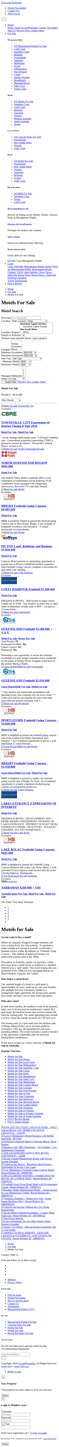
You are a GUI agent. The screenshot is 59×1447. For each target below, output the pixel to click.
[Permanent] (16, 346)
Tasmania (18, 60)
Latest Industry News (34, 272)
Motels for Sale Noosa (19, 1059)
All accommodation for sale (18, 208)
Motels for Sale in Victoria (21, 1110)
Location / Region (10, 332)
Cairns (17, 74)
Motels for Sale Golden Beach (23, 1105)
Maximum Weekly (10, 364)
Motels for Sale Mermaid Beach (23, 1102)
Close (5, 1395)
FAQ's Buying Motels (18, 1119)
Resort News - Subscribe (43, 275)
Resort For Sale (26, 638)
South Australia (21, 121)
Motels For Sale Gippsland (21, 1096)
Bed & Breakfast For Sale (20, 1333)
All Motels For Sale (23, 101)
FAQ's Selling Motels (18, 1122)
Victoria (18, 115)
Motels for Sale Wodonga (20, 1099)
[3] (24, 375)
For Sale (12, 33)
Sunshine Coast (21, 51)
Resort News (24, 275)
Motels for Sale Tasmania (20, 1107)
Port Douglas (20, 71)
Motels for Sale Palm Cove (21, 1079)
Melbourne (19, 63)
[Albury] (36, 332)
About (11, 280)
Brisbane (18, 54)
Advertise (18, 266)
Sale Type (6, 358)
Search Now (10, 382)
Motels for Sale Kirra (18, 1073)
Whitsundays (20, 69)
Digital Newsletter (17, 8)
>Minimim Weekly (10, 361)
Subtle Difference (21, 1366)
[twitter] (9, 1265)
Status (4, 378)
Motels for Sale (15, 1056)
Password (6, 1417)
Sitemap (12, 1279)
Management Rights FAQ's (21, 1309)
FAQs (20, 272)
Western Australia (22, 118)
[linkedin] (9, 1274)
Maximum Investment (12, 355)
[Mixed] (16, 349)
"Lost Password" (50, 1438)
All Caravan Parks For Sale (27, 137)
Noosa (17, 66)
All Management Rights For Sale (30, 46)
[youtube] (9, 1271)
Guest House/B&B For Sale (15, 686)
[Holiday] (16, 344)
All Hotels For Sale (23, 161)
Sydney (17, 178)
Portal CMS (6, 1366)
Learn (10, 263)
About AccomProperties (26, 27)
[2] (24, 373)
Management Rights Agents (38, 266)
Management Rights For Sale (22, 1322)
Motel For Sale (26, 432)
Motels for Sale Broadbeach (21, 1076)
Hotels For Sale (15, 1327)
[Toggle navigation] (3, 19)
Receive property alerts (16, 249)
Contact (42, 27)
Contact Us (13, 10)
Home (11, 25)
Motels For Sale (15, 1330)
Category (5, 349)
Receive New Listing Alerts (30, 30)
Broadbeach (20, 80)
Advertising (13, 1306)
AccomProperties (26, 1363)
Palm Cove (19, 86)
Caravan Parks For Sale (19, 1324)
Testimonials (20, 280)
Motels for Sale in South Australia (24, 1116)
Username (6, 1411)
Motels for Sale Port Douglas (22, 1090)
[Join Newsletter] (3, 1358)
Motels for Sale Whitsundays (22, 1065)
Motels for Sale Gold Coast (21, 1062)
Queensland (20, 57)
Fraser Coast (20, 88)
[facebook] (9, 1268)
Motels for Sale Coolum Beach (23, 1085)
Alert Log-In (14, 13)
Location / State (9, 321)
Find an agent (14, 1295)
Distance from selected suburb (16, 338)
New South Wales (23, 142)
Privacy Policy (15, 1282)
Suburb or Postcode (11, 335)
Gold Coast (19, 49)
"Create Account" (38, 1433)
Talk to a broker (14, 237)
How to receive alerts (18, 1300)
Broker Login (14, 1371)
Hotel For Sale (9, 432)
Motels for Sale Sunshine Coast (23, 1068)
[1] (24, 370)
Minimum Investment (11, 352)
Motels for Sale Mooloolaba (21, 1082)
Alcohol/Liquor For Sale (14, 893)
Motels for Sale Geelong (20, 1087)
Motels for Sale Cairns (19, 1070)
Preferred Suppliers (17, 278)
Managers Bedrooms (11, 375)
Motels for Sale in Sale (19, 1093)
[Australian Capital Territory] (36, 326)
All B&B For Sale (23, 193)
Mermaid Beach (22, 83)
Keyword (6, 317)
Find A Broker (15, 283)
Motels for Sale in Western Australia (25, 1113)
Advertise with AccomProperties (20, 224)
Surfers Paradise (22, 77)
